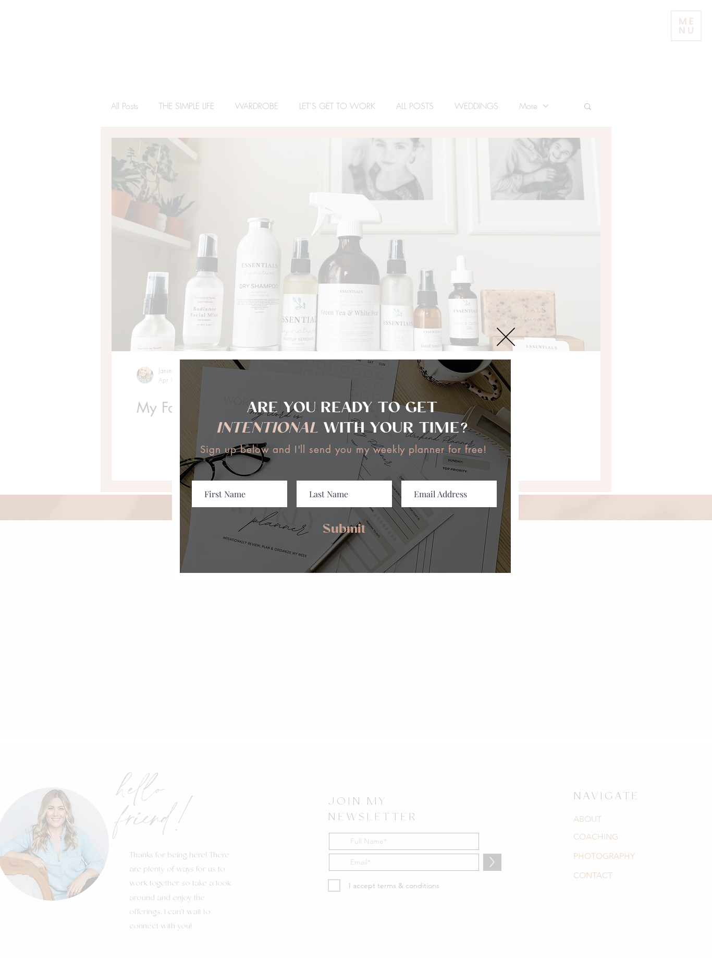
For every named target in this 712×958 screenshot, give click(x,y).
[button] (506, 337)
